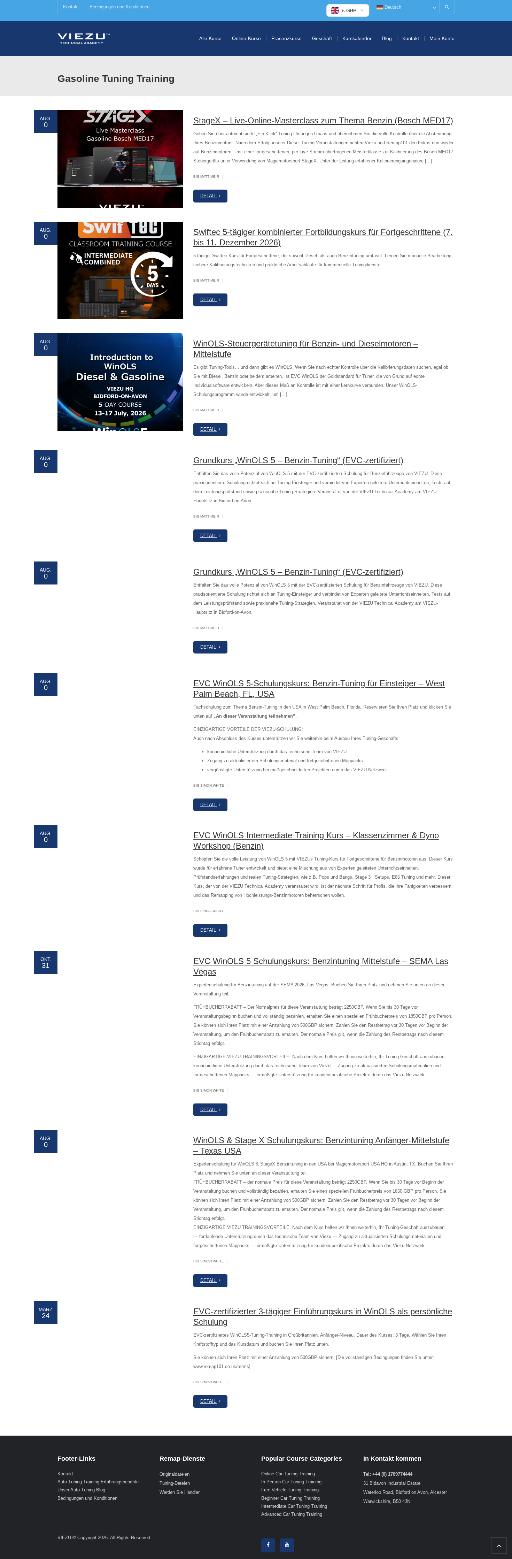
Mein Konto (442, 38)
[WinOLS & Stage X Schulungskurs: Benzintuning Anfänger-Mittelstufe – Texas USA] (120, 1179)
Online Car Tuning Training (288, 1473)
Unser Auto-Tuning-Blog (81, 1490)
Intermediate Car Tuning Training (294, 1506)
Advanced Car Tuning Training (291, 1514)
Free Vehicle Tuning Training (290, 1490)
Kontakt (71, 6)
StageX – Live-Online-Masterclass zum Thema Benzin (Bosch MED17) (323, 120)
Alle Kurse (210, 38)
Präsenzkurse (286, 38)
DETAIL (208, 195)
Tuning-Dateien (175, 1483)
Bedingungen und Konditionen (119, 6)
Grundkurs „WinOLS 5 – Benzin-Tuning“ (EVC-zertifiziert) (298, 460)
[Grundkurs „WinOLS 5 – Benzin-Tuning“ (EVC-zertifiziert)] (120, 499)
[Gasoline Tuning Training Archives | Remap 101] (83, 38)
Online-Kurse (246, 38)
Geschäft (322, 38)
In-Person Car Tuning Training (291, 1481)
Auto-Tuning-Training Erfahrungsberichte (98, 1481)
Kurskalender (357, 38)
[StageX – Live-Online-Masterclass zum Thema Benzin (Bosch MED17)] (120, 159)
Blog (387, 38)
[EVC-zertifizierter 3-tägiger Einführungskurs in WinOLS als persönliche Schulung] (120, 1350)
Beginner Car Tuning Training (290, 1498)
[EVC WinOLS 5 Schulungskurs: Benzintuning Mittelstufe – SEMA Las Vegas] (120, 999)
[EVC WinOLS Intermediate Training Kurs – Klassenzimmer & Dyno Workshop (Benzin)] (120, 874)
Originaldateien (174, 1474)
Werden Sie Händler (180, 1492)
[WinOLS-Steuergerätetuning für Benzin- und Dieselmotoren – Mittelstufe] (120, 382)
